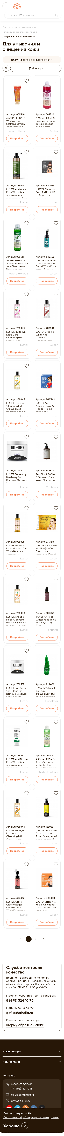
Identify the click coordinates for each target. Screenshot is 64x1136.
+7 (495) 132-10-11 (21, 1088)
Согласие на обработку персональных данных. (31, 1117)
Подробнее (17, 138)
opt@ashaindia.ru (22, 1094)
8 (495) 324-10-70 (19, 1000)
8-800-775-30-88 (21, 1084)
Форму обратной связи (25, 1025)
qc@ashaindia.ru (19, 1012)
